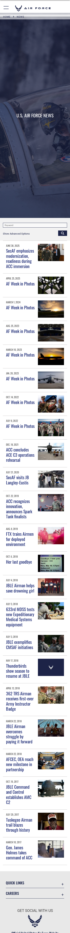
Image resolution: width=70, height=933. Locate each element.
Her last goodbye (19, 562)
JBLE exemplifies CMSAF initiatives (19, 644)
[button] (6, 8)
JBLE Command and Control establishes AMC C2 (18, 794)
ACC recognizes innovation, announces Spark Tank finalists (19, 508)
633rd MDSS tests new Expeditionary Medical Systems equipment (20, 617)
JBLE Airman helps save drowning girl (20, 587)
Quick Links (15, 883)
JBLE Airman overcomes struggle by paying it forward (19, 734)
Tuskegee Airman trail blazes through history (19, 825)
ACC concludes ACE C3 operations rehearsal (20, 454)
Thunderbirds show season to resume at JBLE (18, 671)
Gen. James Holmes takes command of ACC (19, 852)
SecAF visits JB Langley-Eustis (17, 479)
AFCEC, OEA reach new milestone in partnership (19, 764)
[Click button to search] (62, 233)
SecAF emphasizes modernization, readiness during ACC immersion (20, 258)
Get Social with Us (35, 910)
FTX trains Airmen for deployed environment (20, 539)
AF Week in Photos (20, 283)
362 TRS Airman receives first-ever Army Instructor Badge (20, 701)
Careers (12, 893)
